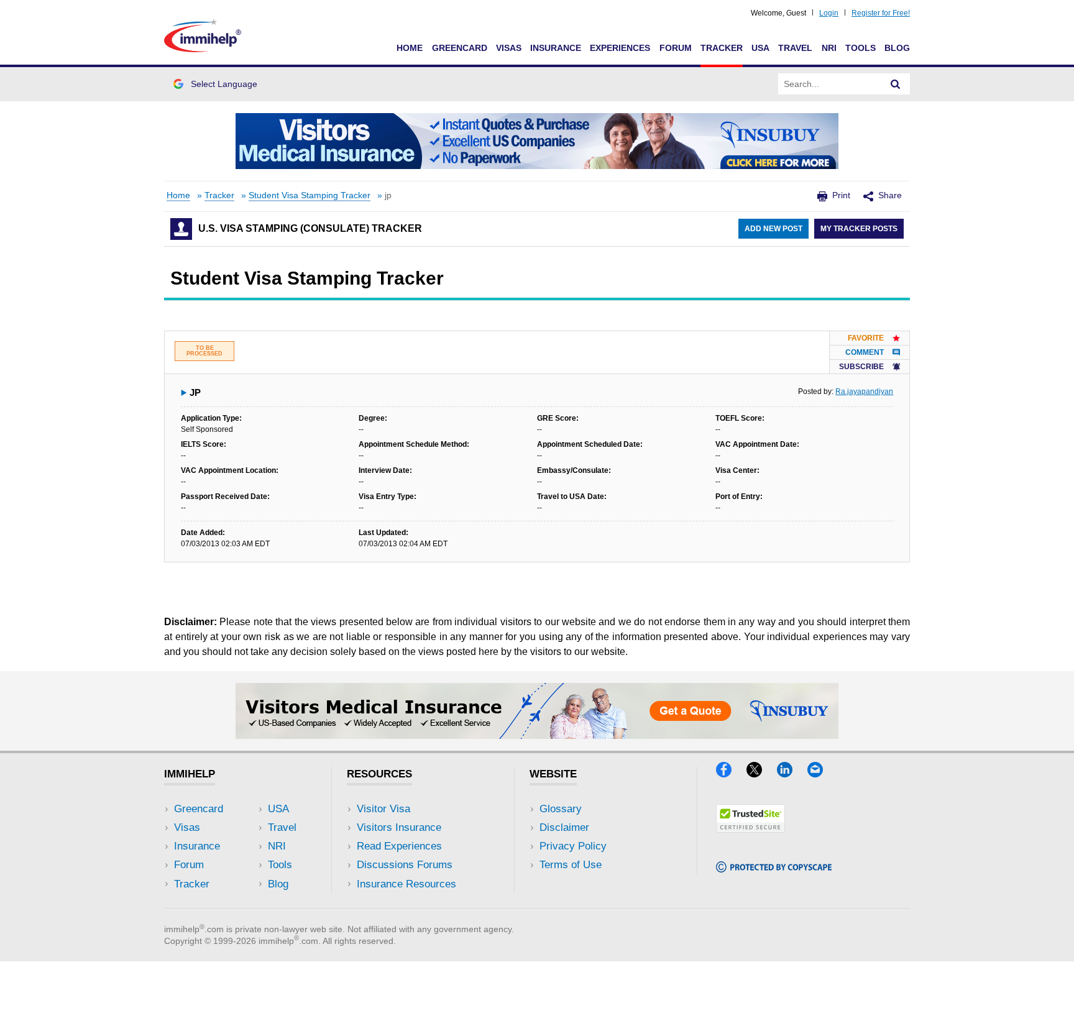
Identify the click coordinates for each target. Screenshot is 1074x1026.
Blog (897, 48)
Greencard (459, 48)
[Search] (896, 83)
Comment (864, 352)
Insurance (555, 48)
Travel (795, 48)
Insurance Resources (406, 884)
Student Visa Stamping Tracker (309, 195)
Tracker (721, 48)
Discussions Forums (404, 865)
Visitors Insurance (399, 827)
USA (760, 48)
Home (410, 48)
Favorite (866, 338)
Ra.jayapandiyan (864, 391)
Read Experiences (399, 846)
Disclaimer (564, 827)
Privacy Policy (573, 846)
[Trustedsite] (750, 828)
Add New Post (773, 228)
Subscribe (861, 366)
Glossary (560, 809)
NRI (829, 48)
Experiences (620, 48)
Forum (675, 48)
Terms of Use (570, 865)
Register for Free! (880, 13)
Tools (860, 48)
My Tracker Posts (858, 228)
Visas (508, 48)
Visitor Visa (383, 809)
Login (828, 13)
